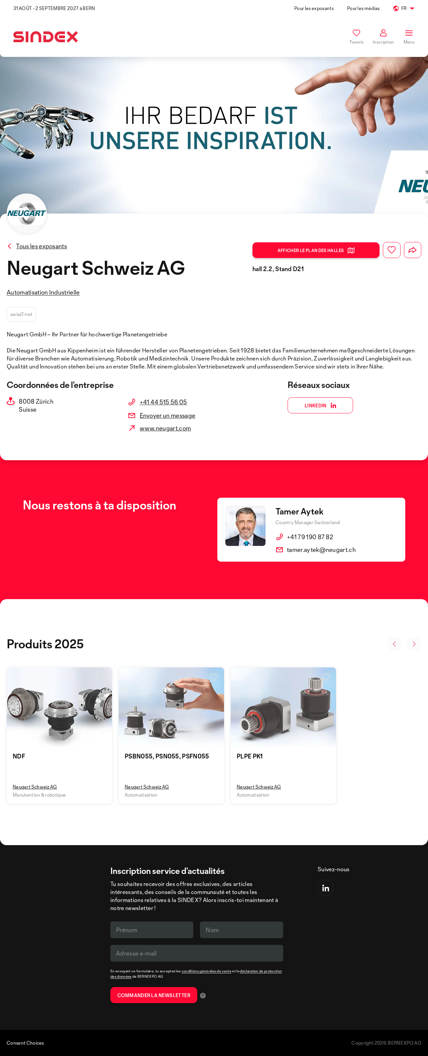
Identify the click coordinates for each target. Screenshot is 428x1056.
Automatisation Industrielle (43, 292)
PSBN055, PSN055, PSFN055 (167, 756)
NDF (19, 756)
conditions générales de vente (206, 971)
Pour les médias (363, 8)
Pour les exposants (314, 8)
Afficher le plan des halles (311, 250)
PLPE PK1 (250, 756)
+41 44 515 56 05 (163, 402)
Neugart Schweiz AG (35, 787)
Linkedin (316, 405)
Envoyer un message (168, 415)
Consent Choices (25, 1043)
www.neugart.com (165, 428)
